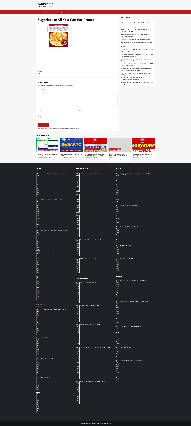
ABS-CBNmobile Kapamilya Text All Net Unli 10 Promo (90, 173)
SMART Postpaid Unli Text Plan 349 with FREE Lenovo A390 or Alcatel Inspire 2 (55, 199)
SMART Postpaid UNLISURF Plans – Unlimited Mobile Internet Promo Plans (54, 230)
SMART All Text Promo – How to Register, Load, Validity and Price (52, 275)
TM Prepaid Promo (89, 150)
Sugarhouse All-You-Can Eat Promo (47, 72)
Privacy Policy (61, 12)
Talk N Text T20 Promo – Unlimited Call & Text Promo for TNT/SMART (53, 309)
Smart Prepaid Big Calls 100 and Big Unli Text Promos (50, 253)
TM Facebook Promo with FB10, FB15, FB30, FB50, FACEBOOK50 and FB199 (134, 30)
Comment (41, 89)
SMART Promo (41, 169)
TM (98, 148)
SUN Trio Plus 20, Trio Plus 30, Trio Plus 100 (88, 282)
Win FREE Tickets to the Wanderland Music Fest (129, 226)
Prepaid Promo (73, 150)
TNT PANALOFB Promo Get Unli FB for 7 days (49, 358)
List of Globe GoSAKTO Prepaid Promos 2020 (133, 27)
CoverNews (100, 423)
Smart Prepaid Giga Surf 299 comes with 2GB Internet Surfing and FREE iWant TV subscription (137, 55)
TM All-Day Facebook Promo (125, 347)
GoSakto (67, 150)
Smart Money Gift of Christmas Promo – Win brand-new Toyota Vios (53, 173)
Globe (63, 150)
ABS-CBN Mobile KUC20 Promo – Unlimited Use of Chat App (91, 215)
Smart (51, 150)
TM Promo (119, 276)
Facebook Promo (89, 148)
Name (40, 110)
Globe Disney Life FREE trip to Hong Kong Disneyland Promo (136, 42)
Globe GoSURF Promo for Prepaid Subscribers (128, 258)
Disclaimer (71, 12)
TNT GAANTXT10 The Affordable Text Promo (49, 377)
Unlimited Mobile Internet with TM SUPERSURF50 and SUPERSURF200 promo (135, 35)
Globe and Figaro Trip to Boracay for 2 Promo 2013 (129, 205)
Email (80, 110)
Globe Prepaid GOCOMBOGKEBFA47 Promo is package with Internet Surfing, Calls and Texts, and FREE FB (136, 69)
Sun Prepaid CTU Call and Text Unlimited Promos (89, 305)
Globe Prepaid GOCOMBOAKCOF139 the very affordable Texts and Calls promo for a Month (136, 78)
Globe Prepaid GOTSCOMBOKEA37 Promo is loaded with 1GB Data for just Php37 (137, 50)
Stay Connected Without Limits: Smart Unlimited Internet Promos (136, 23)
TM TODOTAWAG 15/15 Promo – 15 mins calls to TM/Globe (131, 326)
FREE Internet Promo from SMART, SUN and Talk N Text (51, 393)
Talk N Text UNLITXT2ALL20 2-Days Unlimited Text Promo (51, 337)
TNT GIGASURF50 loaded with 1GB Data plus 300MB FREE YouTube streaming (136, 45)
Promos (79, 150)
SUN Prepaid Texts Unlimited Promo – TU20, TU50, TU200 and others (93, 381)
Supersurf (116, 148)
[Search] (154, 11)
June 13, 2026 (48, 157)
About (38, 12)
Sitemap (53, 12)
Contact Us (45, 12)
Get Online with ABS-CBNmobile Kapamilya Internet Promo (91, 239)
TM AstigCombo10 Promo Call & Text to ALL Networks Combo (131, 360)
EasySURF (135, 148)
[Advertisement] (77, 56)
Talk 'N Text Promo (42, 305)
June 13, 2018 (120, 159)
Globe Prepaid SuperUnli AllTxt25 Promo (127, 245)
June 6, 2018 (144, 157)
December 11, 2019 (73, 157)
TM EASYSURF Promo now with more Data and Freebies (135, 39)
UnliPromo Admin (42, 157)
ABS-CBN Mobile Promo (84, 169)
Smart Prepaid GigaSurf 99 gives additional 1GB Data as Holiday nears (135, 74)
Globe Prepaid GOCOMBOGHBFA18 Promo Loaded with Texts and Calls (137, 83)
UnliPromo (45, 4)
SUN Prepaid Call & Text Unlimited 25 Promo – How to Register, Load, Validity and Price (96, 347)
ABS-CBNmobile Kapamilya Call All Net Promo (89, 258)
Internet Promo (41, 150)
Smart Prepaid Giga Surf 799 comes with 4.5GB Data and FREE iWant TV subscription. (137, 64)
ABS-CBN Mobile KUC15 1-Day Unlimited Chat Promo (90, 194)
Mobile (47, 150)
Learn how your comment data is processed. (68, 128)
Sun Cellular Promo (82, 278)
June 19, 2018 (96, 157)
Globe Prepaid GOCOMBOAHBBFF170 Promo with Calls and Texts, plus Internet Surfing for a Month (136, 59)
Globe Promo (120, 169)
